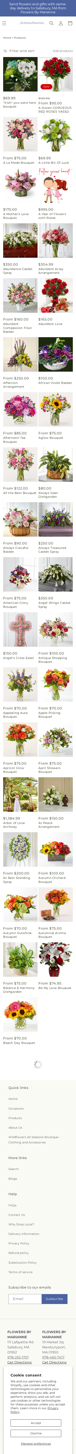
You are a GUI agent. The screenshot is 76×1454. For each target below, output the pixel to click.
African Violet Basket (55, 383)
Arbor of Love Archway (14, 825)
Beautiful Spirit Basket (15, 1100)
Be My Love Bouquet (55, 988)
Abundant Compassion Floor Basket (17, 327)
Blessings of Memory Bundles (55, 1321)
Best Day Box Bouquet (14, 1210)
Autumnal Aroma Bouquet (52, 935)
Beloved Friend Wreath (50, 1155)
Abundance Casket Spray (18, 271)
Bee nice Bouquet (52, 1098)
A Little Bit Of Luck (53, 163)
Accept (36, 1423)
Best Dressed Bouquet (49, 1210)
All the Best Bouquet (20, 493)
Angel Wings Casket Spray (54, 604)
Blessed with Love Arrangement (17, 1320)
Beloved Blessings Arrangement (17, 1155)
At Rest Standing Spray (16, 880)
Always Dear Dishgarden (48, 495)
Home (7, 37)
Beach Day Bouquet (19, 1043)
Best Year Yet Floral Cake (18, 1265)
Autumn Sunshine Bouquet (17, 935)
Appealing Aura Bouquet (15, 715)
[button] (51, 23)
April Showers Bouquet (49, 770)
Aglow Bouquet (50, 438)
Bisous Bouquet (51, 1263)
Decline (36, 1433)
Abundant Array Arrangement (50, 271)
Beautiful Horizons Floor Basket (53, 1045)
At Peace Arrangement (49, 825)
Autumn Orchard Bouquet (51, 880)
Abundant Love (50, 324)
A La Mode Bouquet (18, 163)
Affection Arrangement (13, 385)
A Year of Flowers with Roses (52, 216)
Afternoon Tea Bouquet (14, 439)
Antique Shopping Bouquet (52, 660)
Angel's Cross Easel (18, 658)
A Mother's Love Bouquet (16, 216)
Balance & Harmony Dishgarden (19, 990)
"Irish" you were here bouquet (19, 104)
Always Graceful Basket (15, 550)
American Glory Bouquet (15, 604)
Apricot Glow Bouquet (13, 770)
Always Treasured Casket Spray (52, 550)
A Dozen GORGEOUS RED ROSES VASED (55, 109)
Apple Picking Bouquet (49, 715)
